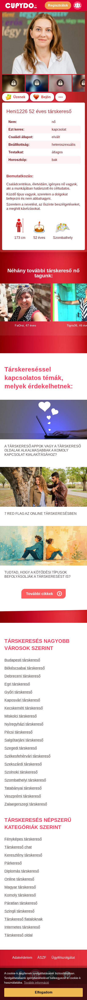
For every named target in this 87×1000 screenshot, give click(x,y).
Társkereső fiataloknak (23, 919)
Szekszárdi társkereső (23, 764)
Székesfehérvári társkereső (27, 756)
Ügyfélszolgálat (63, 957)
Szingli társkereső (19, 911)
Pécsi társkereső (18, 732)
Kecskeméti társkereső (23, 708)
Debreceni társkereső (22, 676)
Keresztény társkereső (23, 855)
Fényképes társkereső (23, 839)
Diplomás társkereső (21, 871)
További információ (36, 982)
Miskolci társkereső (20, 716)
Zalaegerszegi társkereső (25, 804)
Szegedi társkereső (20, 748)
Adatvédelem (22, 957)
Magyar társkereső (20, 887)
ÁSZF (41, 957)
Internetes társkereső (22, 927)
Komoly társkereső (20, 895)
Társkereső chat (18, 847)
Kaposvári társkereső (22, 700)
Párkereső (13, 863)
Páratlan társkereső (20, 903)
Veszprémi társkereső (22, 796)
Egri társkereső (17, 684)
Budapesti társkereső (22, 660)
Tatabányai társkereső (23, 788)
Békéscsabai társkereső (24, 668)
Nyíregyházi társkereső (23, 724)
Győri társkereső (18, 692)
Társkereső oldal (18, 935)
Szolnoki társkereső (21, 772)
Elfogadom (43, 992)
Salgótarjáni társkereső (23, 740)
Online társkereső (19, 879)
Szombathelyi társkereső (25, 780)
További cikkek (39, 594)
